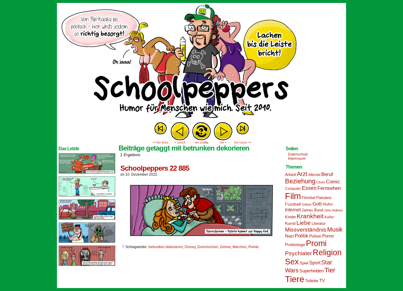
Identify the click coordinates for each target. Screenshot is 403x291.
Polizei (315, 236)
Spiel (304, 263)
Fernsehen (329, 188)
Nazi (289, 236)
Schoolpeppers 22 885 (154, 168)
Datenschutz (298, 154)
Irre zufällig (201, 142)
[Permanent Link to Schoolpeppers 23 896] (87, 265)
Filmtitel (308, 197)
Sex (292, 261)
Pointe (253, 247)
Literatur (318, 224)
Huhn (328, 204)
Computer (293, 189)
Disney (190, 247)
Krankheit (310, 216)
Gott (317, 204)
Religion (327, 252)
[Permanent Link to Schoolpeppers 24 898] (87, 219)
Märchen (239, 247)
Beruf (327, 174)
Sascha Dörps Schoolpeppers (201, 62)
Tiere (294, 279)
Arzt (302, 174)
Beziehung (300, 181)
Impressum (297, 158)
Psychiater (298, 253)
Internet (293, 209)
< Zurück (180, 142)
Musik (335, 229)
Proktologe (295, 244)
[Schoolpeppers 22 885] (201, 237)
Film (293, 196)
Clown (320, 182)
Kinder (290, 217)
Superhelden (311, 270)
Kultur (329, 217)
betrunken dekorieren (165, 247)
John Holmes (333, 210)
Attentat (314, 175)
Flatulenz (324, 197)
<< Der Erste (160, 142)
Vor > (223, 142)
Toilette (311, 280)
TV (322, 280)
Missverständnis (305, 230)
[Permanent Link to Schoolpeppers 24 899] (87, 196)
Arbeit (290, 174)
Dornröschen (207, 247)
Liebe (303, 223)
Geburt (307, 204)
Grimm (225, 247)
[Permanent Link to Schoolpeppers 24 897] (87, 242)
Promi (316, 243)
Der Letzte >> (242, 142)
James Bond (312, 210)
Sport (314, 262)
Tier (330, 270)
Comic (333, 182)
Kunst (290, 223)
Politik (301, 236)
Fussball (293, 204)
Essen (309, 188)
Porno (328, 236)
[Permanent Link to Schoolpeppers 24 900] (87, 173)
